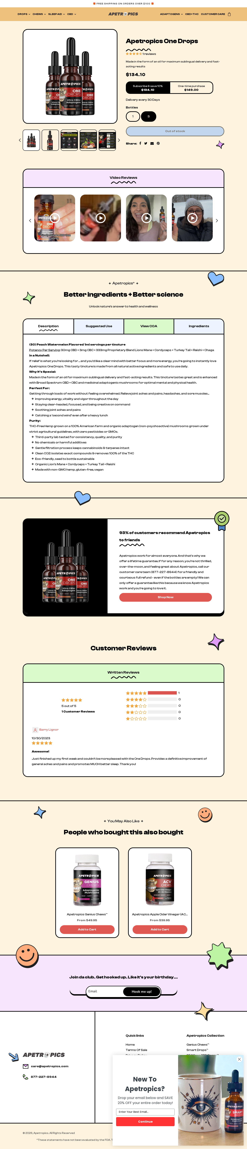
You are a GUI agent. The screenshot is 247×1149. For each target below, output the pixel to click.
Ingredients (199, 326)
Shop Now (165, 597)
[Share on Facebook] (140, 143)
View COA (148, 326)
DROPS (22, 14)
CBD (70, 14)
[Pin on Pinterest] (158, 143)
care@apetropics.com (49, 1066)
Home (130, 1044)
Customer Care (213, 14)
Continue (145, 1121)
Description (48, 326)
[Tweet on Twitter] (146, 143)
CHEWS (38, 14)
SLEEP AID (55, 14)
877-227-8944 (44, 1077)
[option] (70, 76)
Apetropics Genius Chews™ (87, 914)
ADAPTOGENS (170, 14)
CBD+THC (192, 14)
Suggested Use (99, 326)
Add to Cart (87, 929)
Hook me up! (142, 991)
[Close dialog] (239, 1059)
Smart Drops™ (197, 1050)
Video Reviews (123, 177)
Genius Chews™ (198, 1044)
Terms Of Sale (136, 1050)
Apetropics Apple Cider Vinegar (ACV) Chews (160, 914)
